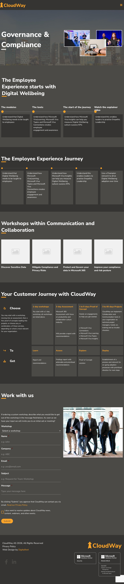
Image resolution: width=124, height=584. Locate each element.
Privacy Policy (9, 546)
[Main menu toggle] (121, 5)
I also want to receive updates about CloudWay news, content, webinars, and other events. (27, 512)
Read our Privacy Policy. (17, 505)
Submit (7, 521)
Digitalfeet (23, 549)
